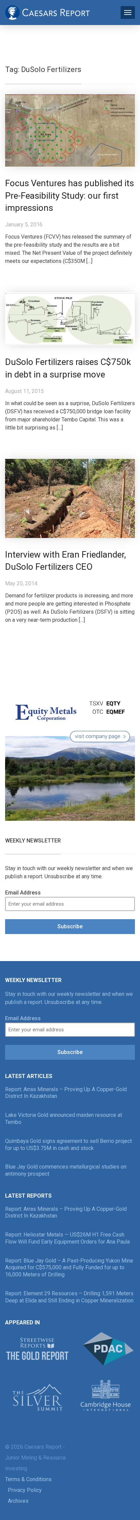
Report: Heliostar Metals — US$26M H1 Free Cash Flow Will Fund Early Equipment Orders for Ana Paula (67, 1238)
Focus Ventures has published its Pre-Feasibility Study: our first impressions (69, 195)
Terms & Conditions (28, 1479)
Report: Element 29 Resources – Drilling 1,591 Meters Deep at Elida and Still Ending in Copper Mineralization (69, 1297)
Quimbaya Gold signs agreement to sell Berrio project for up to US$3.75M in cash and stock (68, 1144)
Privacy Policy (25, 1490)
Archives (18, 1501)
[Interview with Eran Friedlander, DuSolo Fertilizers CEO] (70, 498)
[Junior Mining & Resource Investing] (47, 12)
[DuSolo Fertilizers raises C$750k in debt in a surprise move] (70, 318)
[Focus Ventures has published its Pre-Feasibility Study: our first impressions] (70, 130)
